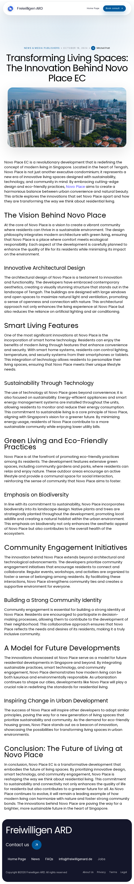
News (35, 859)
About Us (88, 872)
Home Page (17, 859)
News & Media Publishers (42, 48)
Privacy (101, 872)
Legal (124, 872)
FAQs (49, 859)
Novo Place (75, 187)
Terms (113, 872)
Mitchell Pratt (103, 48)
